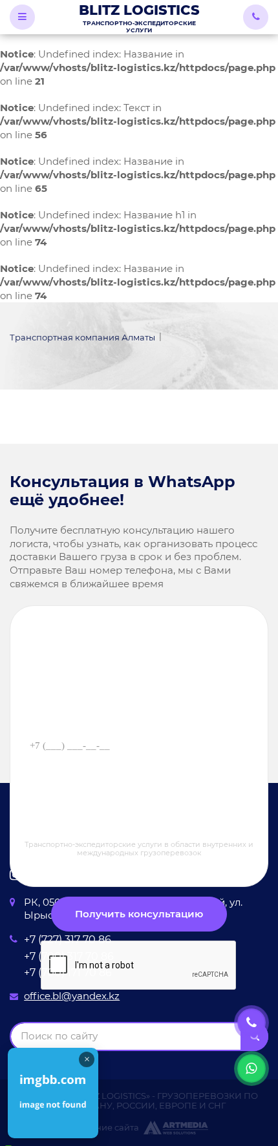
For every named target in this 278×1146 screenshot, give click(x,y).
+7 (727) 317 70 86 (67, 939)
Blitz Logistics (139, 18)
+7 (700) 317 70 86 (69, 956)
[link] (53, 1093)
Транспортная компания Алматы (82, 337)
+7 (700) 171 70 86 (68, 972)
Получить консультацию (139, 914)
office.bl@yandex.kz (72, 996)
